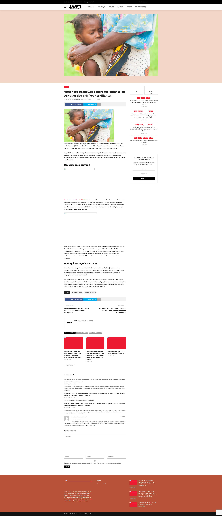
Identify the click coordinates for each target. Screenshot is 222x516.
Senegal (145, 111)
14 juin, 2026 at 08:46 (69, 407)
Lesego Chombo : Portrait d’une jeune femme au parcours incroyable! (76, 310)
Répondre (122, 379)
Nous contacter (77, 2)
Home (99, 480)
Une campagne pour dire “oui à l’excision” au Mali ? (144, 141)
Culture (91, 7)
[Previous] (142, 149)
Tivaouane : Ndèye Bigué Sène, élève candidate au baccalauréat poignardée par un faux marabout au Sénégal (95, 355)
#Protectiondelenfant (90, 292)
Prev (67, 365)
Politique (102, 7)
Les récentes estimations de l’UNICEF (75, 200)
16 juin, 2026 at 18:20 (69, 397)
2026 (138, 97)
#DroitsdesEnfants (77, 292)
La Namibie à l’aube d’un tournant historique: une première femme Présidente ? (112, 310)
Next (71, 365)
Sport (129, 7)
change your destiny (79, 417)
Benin (145, 124)
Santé (111, 7)
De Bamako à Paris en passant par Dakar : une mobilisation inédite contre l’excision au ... (144, 102)
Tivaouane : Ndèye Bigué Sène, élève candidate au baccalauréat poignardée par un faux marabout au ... (144, 115)
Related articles (70, 332)
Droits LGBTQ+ (141, 7)
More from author (82, 332)
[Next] (145, 149)
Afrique (143, 97)
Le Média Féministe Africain (72, 99)
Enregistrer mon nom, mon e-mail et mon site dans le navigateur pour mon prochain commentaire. (92, 463)
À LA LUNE (67, 2)
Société (120, 7)
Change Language (89, 2)
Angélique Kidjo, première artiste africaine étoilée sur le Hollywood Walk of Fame (144, 129)
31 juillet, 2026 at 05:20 (70, 384)
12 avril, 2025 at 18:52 (77, 419)
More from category (95, 332)
